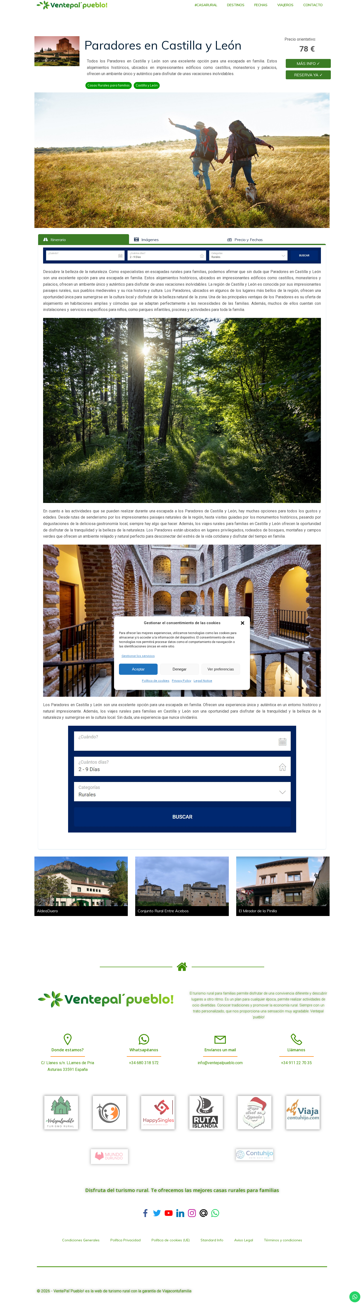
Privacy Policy (181, 681)
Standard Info (212, 1240)
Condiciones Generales (81, 1240)
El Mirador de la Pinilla (258, 910)
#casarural (206, 5)
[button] (242, 622)
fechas (260, 5)
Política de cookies (155, 681)
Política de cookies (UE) (171, 1240)
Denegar (179, 669)
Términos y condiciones (283, 1240)
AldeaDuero (47, 910)
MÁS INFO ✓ (308, 63)
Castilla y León (147, 85)
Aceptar (138, 669)
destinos (235, 5)
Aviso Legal (243, 1240)
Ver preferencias (221, 669)
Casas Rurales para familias (108, 85)
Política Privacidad (125, 1240)
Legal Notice (203, 681)
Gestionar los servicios (138, 656)
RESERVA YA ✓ (308, 74)
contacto (313, 5)
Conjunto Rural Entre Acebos (163, 910)
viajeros (285, 5)
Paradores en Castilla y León (163, 45)
